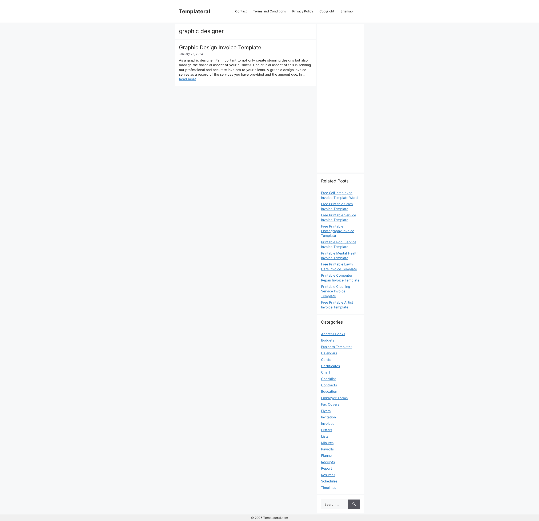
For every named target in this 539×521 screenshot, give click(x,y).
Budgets (327, 340)
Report (326, 468)
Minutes (327, 443)
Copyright (326, 11)
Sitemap (346, 11)
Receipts (328, 462)
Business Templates (336, 347)
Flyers (326, 411)
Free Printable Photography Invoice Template (337, 231)
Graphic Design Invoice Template (220, 47)
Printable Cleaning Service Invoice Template (335, 291)
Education (329, 391)
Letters (326, 430)
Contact (241, 11)
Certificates (330, 366)
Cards (326, 360)
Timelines (328, 487)
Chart (325, 372)
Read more (187, 79)
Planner (327, 455)
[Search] (354, 504)
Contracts (329, 385)
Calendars (329, 353)
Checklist (328, 379)
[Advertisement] (340, 100)
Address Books (333, 334)
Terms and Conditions (269, 11)
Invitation (328, 417)
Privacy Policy (302, 11)
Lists (324, 436)
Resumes (328, 475)
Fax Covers (330, 404)
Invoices (327, 423)
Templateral (194, 11)
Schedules (329, 481)
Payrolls (327, 449)
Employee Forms (334, 398)
